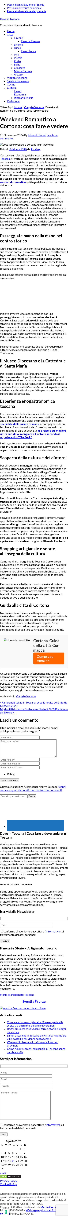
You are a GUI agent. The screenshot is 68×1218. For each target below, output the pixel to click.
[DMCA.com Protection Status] (10, 1177)
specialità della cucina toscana (19, 424)
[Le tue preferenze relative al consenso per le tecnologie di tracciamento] (6, 1212)
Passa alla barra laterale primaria (26, 11)
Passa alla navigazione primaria (25, 4)
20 (13, 1160)
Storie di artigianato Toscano (17, 994)
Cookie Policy (8, 1184)
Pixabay (35, 149)
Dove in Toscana (10, 18)
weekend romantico (13, 182)
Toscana (5, 158)
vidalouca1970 (18, 149)
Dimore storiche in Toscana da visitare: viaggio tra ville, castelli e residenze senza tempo (36, 1037)
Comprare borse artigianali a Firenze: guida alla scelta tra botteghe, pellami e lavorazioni (35, 1023)
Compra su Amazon (45, 658)
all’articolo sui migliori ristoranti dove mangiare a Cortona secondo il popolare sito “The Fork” (33, 434)
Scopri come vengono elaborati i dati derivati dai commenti (33, 788)
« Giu (3, 1172)
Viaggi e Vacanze (26, 696)
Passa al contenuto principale (24, 7)
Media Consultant (52, 1207)
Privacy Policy (8, 1180)
